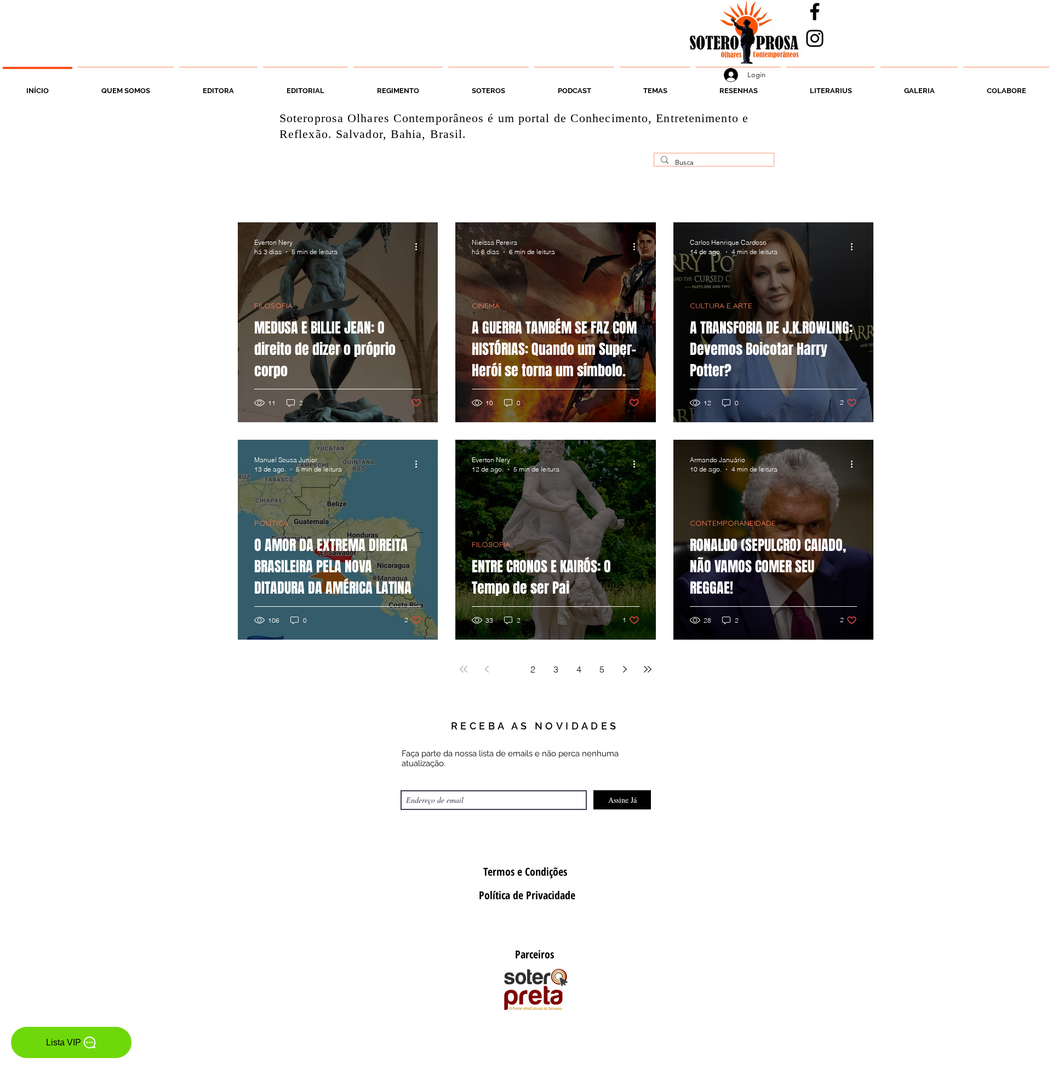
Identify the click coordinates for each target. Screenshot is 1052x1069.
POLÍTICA (271, 523)
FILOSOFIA (273, 306)
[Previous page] (486, 669)
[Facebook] (814, 11)
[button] (488, 86)
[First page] (463, 669)
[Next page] (624, 669)
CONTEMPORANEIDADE (733, 523)
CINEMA (486, 306)
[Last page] (648, 669)
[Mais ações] (419, 246)
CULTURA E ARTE (721, 306)
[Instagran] (814, 38)
